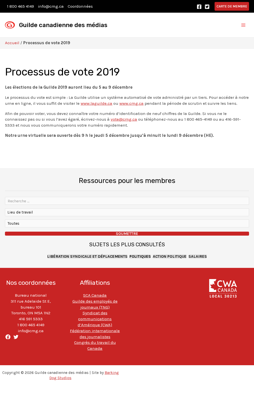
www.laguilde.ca (96, 103)
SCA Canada (95, 295)
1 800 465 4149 (20, 6)
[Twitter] (207, 6)
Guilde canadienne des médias (63, 25)
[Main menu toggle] (243, 25)
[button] (232, 6)
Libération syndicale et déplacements (87, 256)
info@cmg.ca (51, 6)
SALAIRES (198, 256)
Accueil (12, 42)
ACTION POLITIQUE (170, 256)
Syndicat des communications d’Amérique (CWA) (95, 318)
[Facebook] (199, 6)
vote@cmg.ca (124, 119)
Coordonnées (80, 6)
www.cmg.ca (131, 103)
